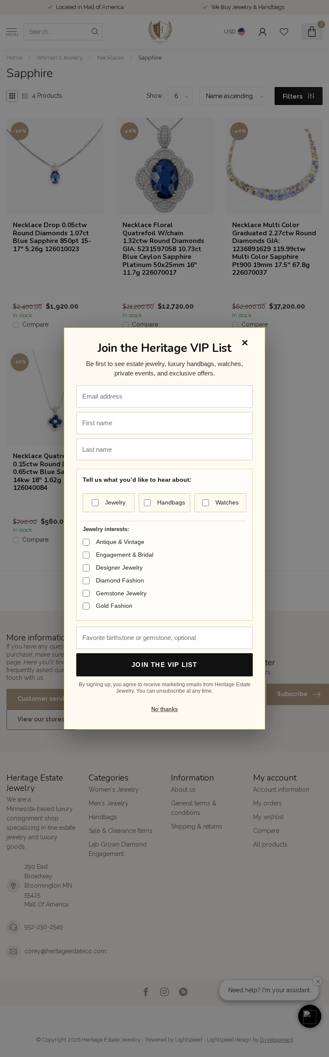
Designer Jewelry (119, 567)
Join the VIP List (164, 664)
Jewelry (115, 502)
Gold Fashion (114, 605)
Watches (227, 502)
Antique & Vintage (120, 541)
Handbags (171, 502)
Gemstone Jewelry (121, 593)
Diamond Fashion (120, 580)
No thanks (164, 709)
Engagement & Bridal (124, 554)
